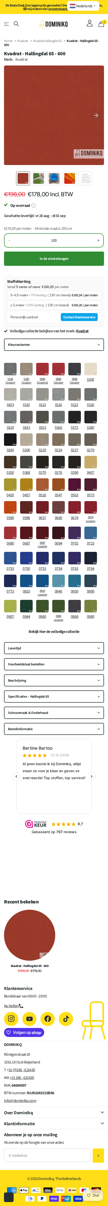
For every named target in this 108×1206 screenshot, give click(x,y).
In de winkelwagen (54, 258)
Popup (33, 205)
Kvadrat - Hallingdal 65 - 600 (30, 966)
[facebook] (47, 1019)
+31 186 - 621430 (22, 1077)
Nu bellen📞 (14, 1005)
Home (8, 41)
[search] (16, 24)
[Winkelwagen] (101, 24)
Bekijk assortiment (7, 24)
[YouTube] (29, 1019)
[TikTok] (66, 1019)
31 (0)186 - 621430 (22, 1069)
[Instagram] (11, 1019)
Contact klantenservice (79, 317)
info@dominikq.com (20, 1100)
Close (54, 1112)
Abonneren (98, 1155)
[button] (96, 115)
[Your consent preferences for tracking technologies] (9, 1197)
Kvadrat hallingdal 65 (47, 41)
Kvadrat (22, 41)
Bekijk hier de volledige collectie (54, 631)
